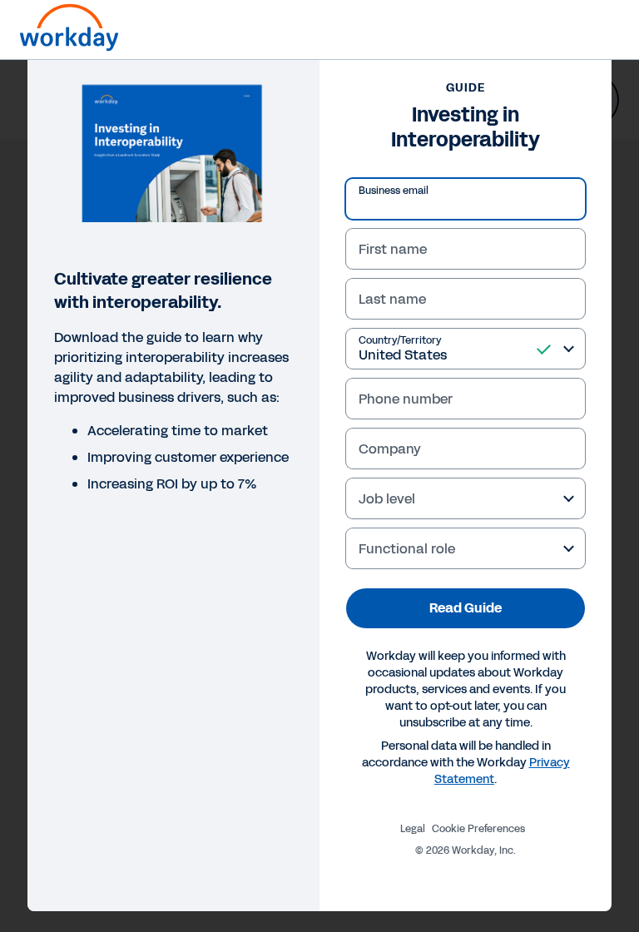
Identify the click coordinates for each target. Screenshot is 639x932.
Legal (412, 828)
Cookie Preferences (478, 828)
